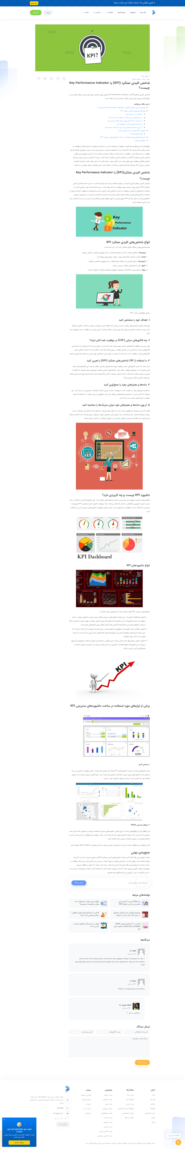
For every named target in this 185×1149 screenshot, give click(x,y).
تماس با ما (87, 1108)
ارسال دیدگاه (78, 882)
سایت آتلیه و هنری (106, 1131)
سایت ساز (130, 1095)
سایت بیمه (108, 1104)
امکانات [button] (110, 12)
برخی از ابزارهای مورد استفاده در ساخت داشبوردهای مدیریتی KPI (122, 137)
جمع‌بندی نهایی (140, 140)
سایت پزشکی (107, 1122)
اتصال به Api (129, 1117)
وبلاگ (143, 79)
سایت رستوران (107, 1108)
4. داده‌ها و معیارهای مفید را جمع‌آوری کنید (130, 124)
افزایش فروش (136, 79)
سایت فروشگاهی (106, 1113)
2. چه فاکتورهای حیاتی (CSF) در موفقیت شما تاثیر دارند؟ (125, 117)
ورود (47, 12)
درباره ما (88, 1104)
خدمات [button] (98, 12)
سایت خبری (108, 1127)
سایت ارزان (130, 1104)
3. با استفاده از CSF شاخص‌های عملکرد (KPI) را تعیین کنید (125, 121)
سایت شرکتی (108, 1095)
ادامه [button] (86, 12)
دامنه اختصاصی (150, 1113)
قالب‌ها (143, 12)
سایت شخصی (107, 1099)
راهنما (153, 1117)
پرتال (148, 79)
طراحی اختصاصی (128, 1113)
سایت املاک (108, 1117)
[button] (130, 951)
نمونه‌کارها (121, 12)
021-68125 (60, 1108)
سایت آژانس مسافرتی (105, 1136)
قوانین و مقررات (86, 1095)
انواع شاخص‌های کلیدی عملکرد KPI (132, 111)
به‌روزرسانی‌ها (86, 1099)
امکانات (152, 1104)
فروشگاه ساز (130, 1099)
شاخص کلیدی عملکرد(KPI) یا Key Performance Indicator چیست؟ (121, 107)
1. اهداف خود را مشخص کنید (134, 114)
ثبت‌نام (35, 12)
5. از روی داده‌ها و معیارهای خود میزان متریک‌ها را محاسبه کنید (124, 127)
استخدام (88, 1113)
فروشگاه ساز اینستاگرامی (126, 1108)
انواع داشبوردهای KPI (136, 134)
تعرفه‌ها (133, 12)
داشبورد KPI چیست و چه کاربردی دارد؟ (131, 130)
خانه (153, 1095)
